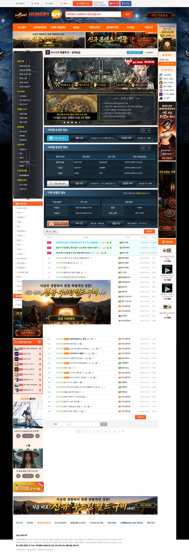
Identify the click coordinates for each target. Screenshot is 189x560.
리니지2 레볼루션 (59, 52)
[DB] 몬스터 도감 (25, 74)
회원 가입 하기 (99, 2)
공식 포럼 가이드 (25, 100)
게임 (20, 222)
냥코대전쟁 (167, 75)
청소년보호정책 (60, 523)
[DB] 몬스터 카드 (25, 70)
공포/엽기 (22, 217)
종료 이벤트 (23, 122)
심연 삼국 (27, 354)
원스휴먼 (166, 98)
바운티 (80, 19)
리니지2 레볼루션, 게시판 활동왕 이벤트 (117, 110)
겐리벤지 (124, 316)
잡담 (20, 153)
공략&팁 (22, 136)
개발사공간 (151, 523)
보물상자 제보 (24, 162)
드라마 (21, 236)
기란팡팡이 (125, 363)
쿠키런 (87, 19)
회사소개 (19, 523)
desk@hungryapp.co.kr (112, 543)
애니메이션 (22, 259)
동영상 (21, 166)
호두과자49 (125, 358)
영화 (20, 240)
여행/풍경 (22, 268)
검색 (127, 14)
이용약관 (30, 523)
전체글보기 (23, 149)
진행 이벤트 (23, 114)
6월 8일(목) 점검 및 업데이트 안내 (116, 103)
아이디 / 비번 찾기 (100, 5)
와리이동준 (125, 258)
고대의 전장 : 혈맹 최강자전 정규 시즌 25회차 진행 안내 (123, 107)
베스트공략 (23, 132)
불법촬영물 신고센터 (77, 523)
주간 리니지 (23, 104)
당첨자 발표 (23, 118)
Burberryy (125, 368)
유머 (20, 213)
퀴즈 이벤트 (23, 185)
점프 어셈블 (167, 86)
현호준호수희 (125, 277)
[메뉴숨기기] (151, 33)
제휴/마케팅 (111, 523)
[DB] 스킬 (23, 78)
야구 (20, 249)
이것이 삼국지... (29, 369)
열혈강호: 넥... (28, 380)
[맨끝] (122, 431)
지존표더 (124, 382)
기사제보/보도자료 (96, 523)
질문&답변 (22, 140)
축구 (20, 245)
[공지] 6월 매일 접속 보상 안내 (114, 116)
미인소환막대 (125, 306)
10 (114, 431)
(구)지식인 (23, 189)
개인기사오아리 (126, 297)
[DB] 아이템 (23, 83)
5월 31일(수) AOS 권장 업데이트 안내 (117, 113)
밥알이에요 (126, 248)
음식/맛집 (22, 263)
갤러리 (21, 158)
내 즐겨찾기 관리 (167, 63)
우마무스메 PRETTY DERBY (169, 90)
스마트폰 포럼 (22, 272)
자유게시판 (22, 208)
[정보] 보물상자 (24, 87)
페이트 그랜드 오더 (169, 79)
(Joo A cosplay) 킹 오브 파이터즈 (29, 431)
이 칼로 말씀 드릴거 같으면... (27, 471)
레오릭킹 (124, 287)
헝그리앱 (125, 242)
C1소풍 (123, 272)
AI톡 (20, 277)
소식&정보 (22, 96)
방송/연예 (22, 231)
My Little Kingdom (30, 348)
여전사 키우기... (29, 364)
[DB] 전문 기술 (24, 66)
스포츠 (21, 254)
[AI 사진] (28, 458)
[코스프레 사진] (28, 415)
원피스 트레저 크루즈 (169, 83)
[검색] (103, 424)
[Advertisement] (101, 330)
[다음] (118, 431)
